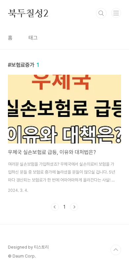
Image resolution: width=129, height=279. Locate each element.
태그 (33, 38)
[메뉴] (116, 13)
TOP (115, 250)
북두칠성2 (28, 13)
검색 (101, 13)
